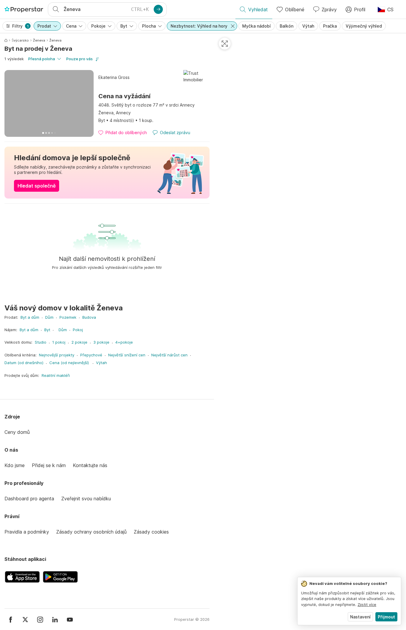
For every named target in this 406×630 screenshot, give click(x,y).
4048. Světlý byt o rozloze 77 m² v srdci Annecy (146, 104)
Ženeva (39, 40)
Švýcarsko (20, 40)
